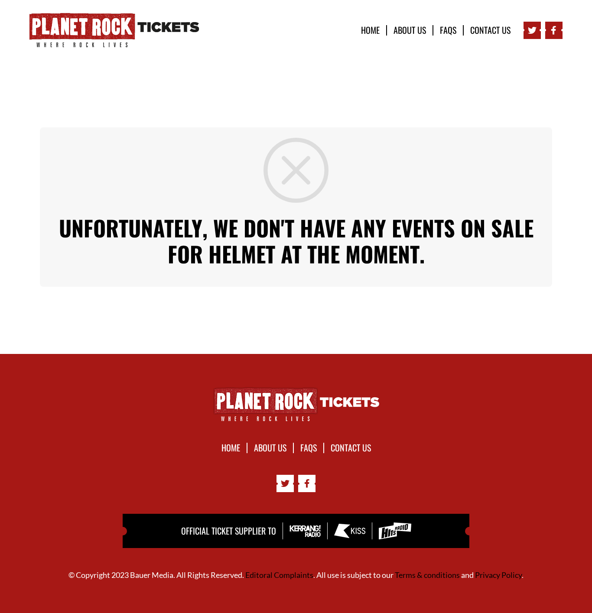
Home (370, 30)
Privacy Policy (498, 575)
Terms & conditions (427, 575)
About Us (410, 30)
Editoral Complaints (279, 575)
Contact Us (490, 30)
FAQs (448, 30)
